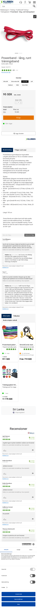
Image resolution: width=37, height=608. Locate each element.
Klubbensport (4, 10)
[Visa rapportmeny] (33, 450)
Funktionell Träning (22, 10)
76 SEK (17, 112)
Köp (18, 117)
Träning (12, 10)
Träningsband (4, 12)
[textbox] (13, 235)
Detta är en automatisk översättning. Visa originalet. (16, 249)
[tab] (7, 150)
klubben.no (5, 267)
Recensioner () (5, 72)
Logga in (25, 2)
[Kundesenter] (20, 2)
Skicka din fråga (29, 235)
